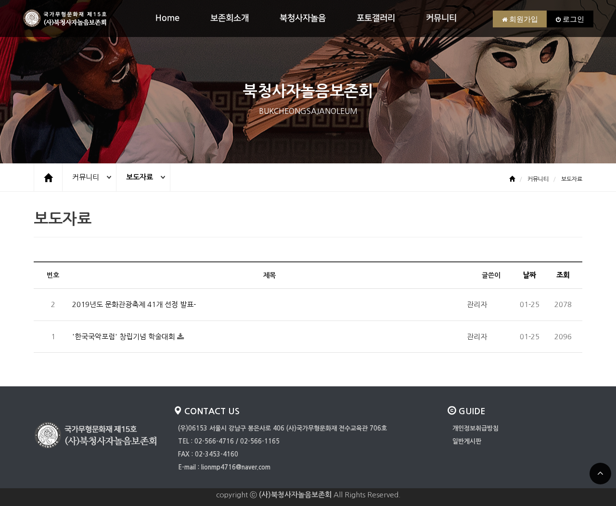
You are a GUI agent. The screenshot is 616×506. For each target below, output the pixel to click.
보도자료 (139, 177)
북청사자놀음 (303, 18)
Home (167, 18)
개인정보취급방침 (475, 428)
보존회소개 (229, 18)
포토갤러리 (376, 18)
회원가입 (522, 19)
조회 (563, 275)
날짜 (529, 275)
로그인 (572, 19)
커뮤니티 (441, 18)
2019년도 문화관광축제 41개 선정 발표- (134, 304)
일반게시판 (466, 441)
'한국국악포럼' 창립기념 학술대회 (124, 336)
